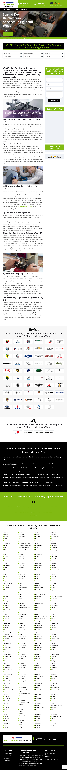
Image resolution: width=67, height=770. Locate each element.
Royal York (53, 541)
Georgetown (23, 636)
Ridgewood (53, 532)
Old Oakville (38, 656)
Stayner (53, 590)
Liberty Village (38, 554)
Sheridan (53, 565)
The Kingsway (54, 630)
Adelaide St (7, 543)
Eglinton (22, 585)
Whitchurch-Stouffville (56, 705)
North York (38, 650)
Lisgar (36, 558)
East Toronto (23, 576)
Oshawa (37, 665)
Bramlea (6, 614)
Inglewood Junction (24, 702)
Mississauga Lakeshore (41, 616)
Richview (37, 727)
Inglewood (22, 700)
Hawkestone (23, 665)
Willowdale (53, 707)
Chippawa (6, 676)
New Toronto (38, 638)
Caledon (6, 645)
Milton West (38, 610)
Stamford (53, 587)
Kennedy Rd (23, 715)
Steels (52, 592)
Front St (22, 632)
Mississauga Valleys (40, 618)
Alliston (6, 554)
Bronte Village (7, 632)
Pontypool (37, 687)
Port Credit (38, 689)
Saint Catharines (55, 545)
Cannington (7, 661)
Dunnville (22, 565)
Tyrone (53, 658)
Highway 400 (23, 674)
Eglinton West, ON (52, 759)
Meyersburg (38, 596)
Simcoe (52, 572)
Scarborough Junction (56, 550)
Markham (37, 578)
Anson (5, 563)
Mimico (37, 612)
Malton (37, 572)
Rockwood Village (55, 536)
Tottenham (53, 647)
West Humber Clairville (56, 689)
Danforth (6, 721)
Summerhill (53, 610)
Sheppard (53, 563)
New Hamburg (39, 636)
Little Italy (37, 561)
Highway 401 (23, 676)
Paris (36, 670)
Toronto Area (54, 645)
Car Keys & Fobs (8, 5)
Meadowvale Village (40, 594)
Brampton (6, 616)
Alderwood (6, 550)
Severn (52, 554)
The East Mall (54, 623)
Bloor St (6, 598)
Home (3, 9)
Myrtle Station (38, 632)
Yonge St (53, 718)
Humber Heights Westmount (24, 690)
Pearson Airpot (39, 676)
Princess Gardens (39, 707)
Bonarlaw (6, 605)
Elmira (21, 590)
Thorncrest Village (55, 638)
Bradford (6, 612)
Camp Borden (7, 654)
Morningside (38, 621)
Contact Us (16, 9)
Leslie (36, 552)
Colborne (6, 696)
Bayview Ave (7, 581)
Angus (5, 558)
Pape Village (38, 667)
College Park (7, 698)
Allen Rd (6, 552)
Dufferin (22, 556)
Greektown (22, 647)
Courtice (6, 712)
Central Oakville (8, 674)
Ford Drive (22, 625)
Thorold (53, 643)
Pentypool (37, 681)
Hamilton (22, 658)
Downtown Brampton (25, 543)
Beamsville (6, 585)
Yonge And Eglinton (56, 716)
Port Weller (38, 703)
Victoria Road (54, 667)
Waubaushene (54, 683)
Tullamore (53, 656)
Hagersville (22, 654)
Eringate (22, 603)
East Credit (22, 574)
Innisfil (21, 704)
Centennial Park (8, 670)
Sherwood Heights (55, 570)
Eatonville (22, 581)
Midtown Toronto (39, 603)
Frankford (22, 630)
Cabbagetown (7, 643)
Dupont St (22, 570)
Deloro (6, 727)
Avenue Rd (6, 572)
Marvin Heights (39, 587)
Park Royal (38, 672)
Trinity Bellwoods (55, 654)
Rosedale (53, 538)
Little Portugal (38, 563)
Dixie (21, 532)
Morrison (37, 623)
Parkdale (37, 674)
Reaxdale (37, 718)
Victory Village (54, 670)
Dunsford (22, 567)
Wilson (52, 712)
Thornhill (53, 641)
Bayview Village (8, 583)
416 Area (6, 534)
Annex (5, 561)
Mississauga (38, 614)
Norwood (37, 652)
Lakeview (37, 543)
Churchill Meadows (8, 681)
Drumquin (22, 554)
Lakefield (37, 541)
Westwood (53, 701)
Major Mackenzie (39, 570)
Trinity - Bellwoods (55, 652)
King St (21, 724)
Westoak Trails (54, 696)
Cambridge (7, 652)
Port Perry (37, 701)
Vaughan (53, 663)
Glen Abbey (22, 638)
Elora (21, 594)
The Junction (54, 627)
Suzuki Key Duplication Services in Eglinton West (19, 38)
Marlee (37, 583)
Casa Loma (7, 665)
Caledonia (6, 650)
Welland (53, 685)
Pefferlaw (37, 678)
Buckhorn (6, 634)
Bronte (6, 630)
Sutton (52, 614)
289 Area (6, 532)
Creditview (6, 716)
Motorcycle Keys (8, 756)
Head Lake (22, 667)
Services (9, 9)
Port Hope (37, 696)
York (52, 721)
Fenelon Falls (23, 614)
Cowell (5, 714)
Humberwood (23, 696)
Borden (6, 607)
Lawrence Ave (38, 545)
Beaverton (6, 587)
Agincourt (6, 545)
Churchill (6, 678)
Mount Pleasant (39, 630)
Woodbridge (54, 714)
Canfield (6, 658)
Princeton (37, 709)
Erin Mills (22, 598)
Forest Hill (22, 627)
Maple (36, 576)
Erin (21, 596)
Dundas (22, 561)
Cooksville (6, 707)
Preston (37, 705)
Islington (22, 707)
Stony (52, 601)
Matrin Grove (38, 590)
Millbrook (37, 605)
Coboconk (6, 692)
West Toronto (54, 694)
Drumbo (22, 552)
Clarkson (6, 687)
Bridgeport (7, 623)
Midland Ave (38, 601)
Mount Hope (38, 627)
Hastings (22, 663)
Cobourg (6, 694)
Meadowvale (38, 592)
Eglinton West (23, 587)
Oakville (37, 654)
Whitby (52, 703)
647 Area (6, 536)
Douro (21, 538)
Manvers (37, 574)
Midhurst (37, 598)
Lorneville (37, 567)
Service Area (24, 9)
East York (22, 578)
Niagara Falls (38, 647)
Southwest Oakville (55, 581)
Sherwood (53, 567)
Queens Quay (38, 714)
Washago (53, 674)
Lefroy (37, 550)
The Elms (53, 625)
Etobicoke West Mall (25, 607)
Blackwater (7, 596)
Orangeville (38, 661)
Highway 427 (23, 683)
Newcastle (37, 641)
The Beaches (54, 621)
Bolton (6, 603)
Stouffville (53, 603)
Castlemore (7, 667)
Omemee (37, 658)
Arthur (5, 567)
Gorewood (22, 643)
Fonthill (21, 623)
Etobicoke (22, 605)
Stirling (52, 594)
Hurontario (22, 698)
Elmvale (21, 592)
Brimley (6, 627)
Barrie (5, 578)
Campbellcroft (7, 656)
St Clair (52, 585)
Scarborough (54, 547)
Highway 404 (23, 678)
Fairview (22, 610)
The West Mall (54, 632)
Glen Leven (22, 641)
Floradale (22, 621)
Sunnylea (53, 612)
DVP (21, 572)
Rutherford (53, 543)
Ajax (5, 547)
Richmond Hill (38, 723)
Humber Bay (23, 687)
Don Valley (22, 536)
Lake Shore (38, 538)
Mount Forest (38, 625)
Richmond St (38, 725)
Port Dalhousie (39, 692)
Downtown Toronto (25, 550)
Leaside (37, 547)
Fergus (21, 616)
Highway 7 (22, 685)
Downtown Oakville (24, 547)
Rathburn (37, 716)
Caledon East (7, 647)
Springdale (53, 583)
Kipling (37, 534)
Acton (5, 541)
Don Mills (22, 534)
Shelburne (53, 561)
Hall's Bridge (23, 656)
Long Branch (38, 565)
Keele (21, 711)
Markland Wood (39, 581)
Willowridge (54, 709)
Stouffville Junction (55, 605)
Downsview (22, 541)
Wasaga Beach (54, 672)
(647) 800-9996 (8, 34)
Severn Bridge (54, 556)
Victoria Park (54, 665)
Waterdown (54, 676)
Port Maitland (38, 698)
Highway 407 (23, 681)
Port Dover (38, 694)
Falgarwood (23, 612)
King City (22, 722)
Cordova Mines (8, 709)
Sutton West (54, 616)
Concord (6, 705)
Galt (21, 634)
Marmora (37, 585)
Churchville (7, 683)
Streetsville (53, 607)
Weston (53, 698)
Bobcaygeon (7, 601)
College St (6, 701)
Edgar (21, 583)
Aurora (6, 570)
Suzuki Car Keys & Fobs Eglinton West (54, 739)
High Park (22, 672)
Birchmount (7, 592)
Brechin (6, 621)
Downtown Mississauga (25, 545)
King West (22, 727)
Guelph (21, 652)
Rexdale (37, 721)
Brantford (6, 618)
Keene (21, 713)
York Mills (53, 723)
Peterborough (38, 683)
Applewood (7, 565)
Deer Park (6, 725)
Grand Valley (23, 645)
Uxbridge (53, 661)
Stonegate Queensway (56, 596)
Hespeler (22, 670)
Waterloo (53, 681)
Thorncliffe (53, 636)
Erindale (22, 601)
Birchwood (6, 594)
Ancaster (6, 556)
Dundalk (22, 558)
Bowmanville (7, 610)
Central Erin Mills (8, 672)
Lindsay (37, 556)
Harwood (22, 661)
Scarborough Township (57, 552)
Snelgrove (53, 578)
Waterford (53, 678)
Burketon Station (8, 636)
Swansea (53, 618)
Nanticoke (37, 634)
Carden (6, 663)
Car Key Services (8, 753)
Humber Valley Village (25, 693)
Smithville (53, 576)
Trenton (53, 650)
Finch (21, 618)
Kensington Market (24, 718)
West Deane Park (55, 687)
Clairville (6, 685)
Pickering (37, 685)
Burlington (7, 638)
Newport (37, 645)
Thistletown (54, 634)
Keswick (22, 720)
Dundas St (22, 563)
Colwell (6, 703)
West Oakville (54, 692)
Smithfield (53, 574)
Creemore (6, 718)
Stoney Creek (54, 598)
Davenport (6, 723)
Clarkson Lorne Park (9, 689)
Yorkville (53, 725)
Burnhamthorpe (8, 641)
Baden (5, 576)
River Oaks (53, 534)
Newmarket (38, 643)
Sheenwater (54, 558)
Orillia (36, 663)
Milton (37, 607)
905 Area (6, 538)
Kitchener (37, 536)
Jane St (21, 709)
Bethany (6, 590)
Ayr (5, 574)
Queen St (37, 712)
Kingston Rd (38, 532)
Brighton (6, 625)
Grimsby (22, 650)
